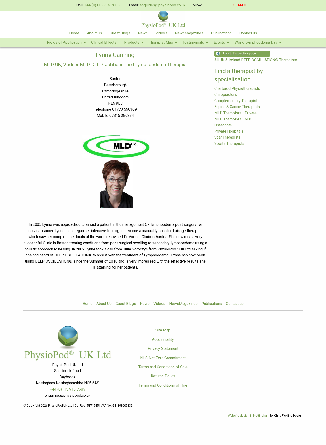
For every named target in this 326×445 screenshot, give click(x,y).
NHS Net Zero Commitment (163, 358)
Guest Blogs (120, 33)
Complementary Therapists (236, 100)
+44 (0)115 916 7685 (102, 5)
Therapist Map (161, 42)
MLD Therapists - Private (235, 113)
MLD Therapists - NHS (233, 119)
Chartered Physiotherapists (237, 88)
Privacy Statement (163, 348)
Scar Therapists (227, 137)
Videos (161, 33)
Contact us (248, 33)
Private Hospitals (228, 131)
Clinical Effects (103, 42)
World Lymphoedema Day (256, 42)
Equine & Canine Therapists (237, 106)
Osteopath (223, 125)
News (143, 33)
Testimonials (193, 42)
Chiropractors (225, 94)
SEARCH (240, 5)
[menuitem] (74, 33)
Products (131, 42)
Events (219, 42)
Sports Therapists (229, 143)
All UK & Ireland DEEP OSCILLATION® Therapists (255, 60)
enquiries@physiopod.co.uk (162, 5)
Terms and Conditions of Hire (163, 385)
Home (74, 33)
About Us (94, 33)
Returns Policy (163, 376)
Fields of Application (64, 42)
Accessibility (163, 339)
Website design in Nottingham (248, 415)
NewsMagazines (189, 33)
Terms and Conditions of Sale (163, 367)
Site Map (162, 330)
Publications (221, 33)
